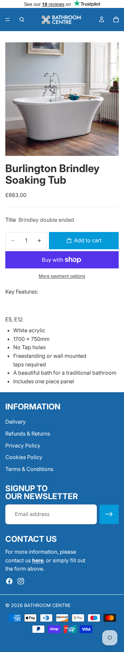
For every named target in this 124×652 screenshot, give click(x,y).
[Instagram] (21, 581)
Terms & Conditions (29, 469)
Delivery (15, 422)
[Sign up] (109, 514)
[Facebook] (9, 581)
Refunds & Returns (27, 433)
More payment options (62, 276)
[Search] (22, 19)
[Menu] (7, 19)
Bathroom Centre (47, 605)
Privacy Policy (22, 445)
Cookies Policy (23, 457)
